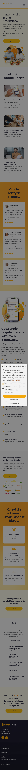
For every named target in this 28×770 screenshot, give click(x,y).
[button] (14, 403)
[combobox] (23, 366)
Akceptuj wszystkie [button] (14, 396)
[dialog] (14, 385)
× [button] (24, 366)
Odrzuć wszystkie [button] (14, 399)
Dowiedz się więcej (15, 380)
